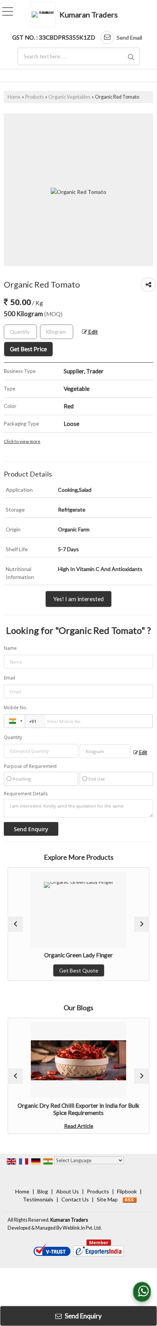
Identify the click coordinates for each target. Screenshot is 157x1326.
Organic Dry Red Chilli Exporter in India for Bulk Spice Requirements (67, 1109)
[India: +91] (14, 721)
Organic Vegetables (69, 97)
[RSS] (129, 1199)
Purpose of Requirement (30, 766)
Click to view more (22, 441)
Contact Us (75, 1199)
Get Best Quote (66, 970)
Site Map (107, 1199)
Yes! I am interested (78, 598)
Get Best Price (28, 348)
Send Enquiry (83, 1316)
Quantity (13, 737)
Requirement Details (26, 794)
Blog (42, 1191)
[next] (141, 924)
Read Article (66, 1126)
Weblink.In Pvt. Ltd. (82, 1228)
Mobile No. (15, 707)
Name (10, 648)
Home (14, 97)
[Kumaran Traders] (44, 14)
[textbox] (78, 56)
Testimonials (38, 1199)
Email (9, 678)
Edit (92, 331)
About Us (67, 1191)
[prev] (15, 924)
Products (34, 97)
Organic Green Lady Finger (66, 955)
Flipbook (127, 1191)
